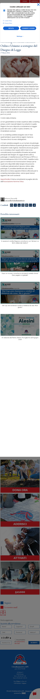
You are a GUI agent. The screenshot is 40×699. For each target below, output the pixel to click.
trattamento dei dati (19, 642)
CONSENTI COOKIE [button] (28, 28)
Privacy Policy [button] (8, 23)
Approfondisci (5, 179)
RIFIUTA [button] (11, 28)
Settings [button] (20, 36)
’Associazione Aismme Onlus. (13, 181)
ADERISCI (34, 1)
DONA (25, 1)
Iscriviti (34, 643)
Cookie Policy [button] (8, 20)
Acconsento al (19, 641)
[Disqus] (20, 375)
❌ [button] (38, 4)
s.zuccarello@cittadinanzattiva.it (14, 200)
